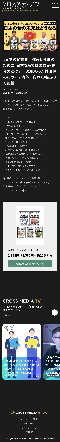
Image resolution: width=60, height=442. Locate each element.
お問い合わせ (30, 423)
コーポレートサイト (30, 418)
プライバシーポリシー (30, 427)
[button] (55, 312)
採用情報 (30, 432)
